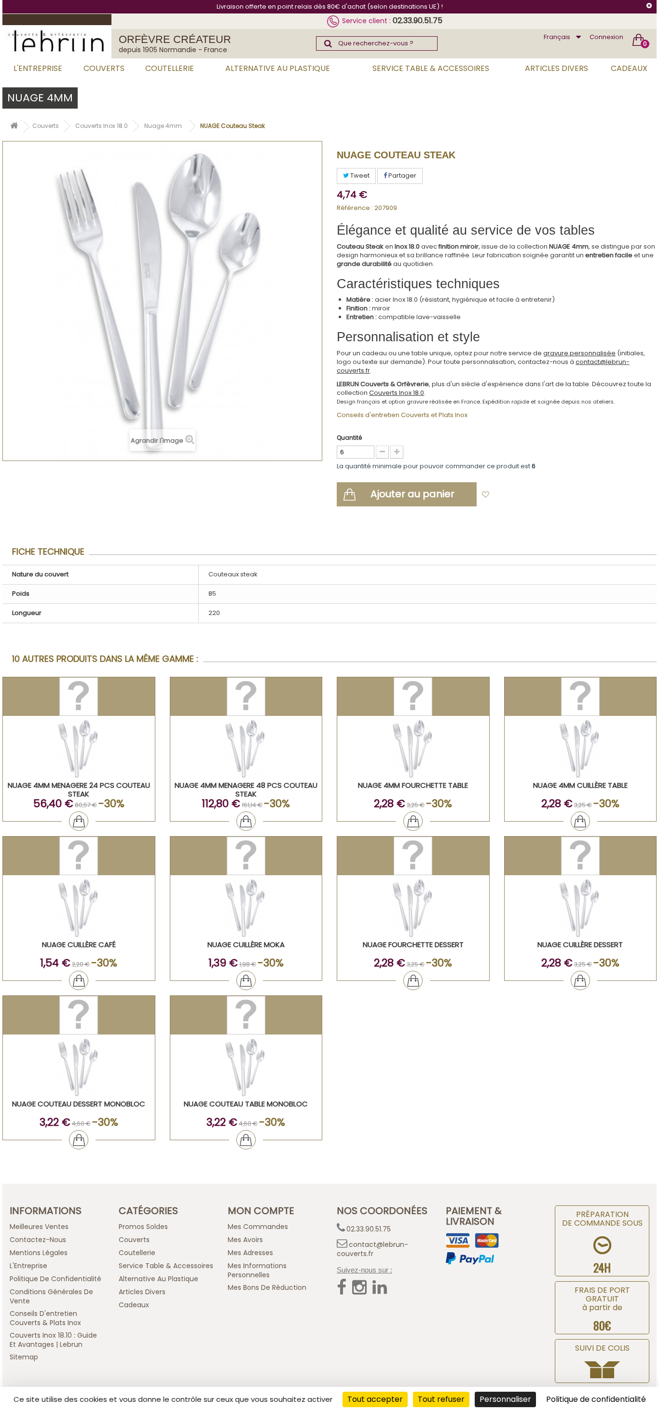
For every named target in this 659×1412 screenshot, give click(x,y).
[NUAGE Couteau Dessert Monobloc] (79, 1067)
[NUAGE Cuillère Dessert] (581, 907)
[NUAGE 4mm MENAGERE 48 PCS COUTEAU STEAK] (246, 748)
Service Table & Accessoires (430, 68)
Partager (401, 175)
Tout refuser (441, 1399)
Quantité (349, 437)
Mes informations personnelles (257, 1270)
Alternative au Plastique (277, 68)
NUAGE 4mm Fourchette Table (413, 785)
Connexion (606, 37)
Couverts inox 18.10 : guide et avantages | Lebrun (53, 1339)
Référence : (355, 208)
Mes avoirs (245, 1239)
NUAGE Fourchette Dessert (413, 944)
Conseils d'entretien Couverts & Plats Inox (45, 1318)
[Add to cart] (78, 821)
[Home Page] (14, 127)
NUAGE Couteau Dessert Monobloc (78, 1104)
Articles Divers (556, 68)
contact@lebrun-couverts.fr (372, 1249)
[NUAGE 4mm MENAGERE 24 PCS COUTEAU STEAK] (79, 748)
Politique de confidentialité (55, 1279)
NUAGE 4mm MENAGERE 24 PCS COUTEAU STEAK (79, 789)
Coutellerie (169, 68)
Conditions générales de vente (51, 1296)
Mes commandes (258, 1226)
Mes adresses (250, 1253)
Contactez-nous (38, 1239)
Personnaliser (505, 1399)
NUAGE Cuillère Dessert (580, 944)
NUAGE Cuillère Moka (246, 944)
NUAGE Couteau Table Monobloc (246, 1104)
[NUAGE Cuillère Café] (79, 907)
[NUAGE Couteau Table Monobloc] (246, 1067)
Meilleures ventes (39, 1226)
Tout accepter (375, 1399)
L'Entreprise (38, 68)
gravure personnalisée (579, 353)
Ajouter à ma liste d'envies (537, 495)
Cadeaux (629, 68)
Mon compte (261, 1210)
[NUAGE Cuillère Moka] (246, 907)
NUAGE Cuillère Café (79, 944)
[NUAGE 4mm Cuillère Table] (581, 748)
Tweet (359, 175)
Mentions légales (39, 1253)
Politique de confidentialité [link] (596, 1399)
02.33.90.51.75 (417, 20)
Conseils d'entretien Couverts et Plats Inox (402, 414)
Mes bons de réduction (267, 1287)
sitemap (24, 1357)
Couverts (103, 68)
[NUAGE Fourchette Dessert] (413, 907)
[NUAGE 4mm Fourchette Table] (413, 748)
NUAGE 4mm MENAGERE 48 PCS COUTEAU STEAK (246, 789)
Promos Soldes (143, 1226)
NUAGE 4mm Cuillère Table (580, 785)
